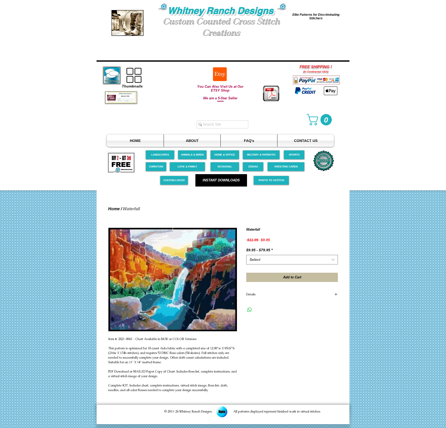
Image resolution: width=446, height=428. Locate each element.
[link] (320, 119)
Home (114, 209)
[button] (128, 22)
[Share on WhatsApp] (249, 310)
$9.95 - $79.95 (259, 250)
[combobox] (292, 260)
